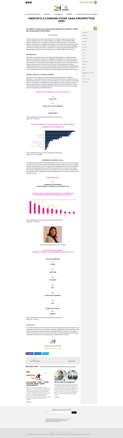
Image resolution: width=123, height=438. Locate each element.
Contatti (69, 432)
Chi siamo (60, 432)
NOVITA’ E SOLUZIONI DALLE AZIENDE (86, 14)
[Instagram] (26, 2)
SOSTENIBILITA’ (58, 14)
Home (53, 432)
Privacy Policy (93, 434)
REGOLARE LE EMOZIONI (64, 382)
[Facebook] (29, 2)
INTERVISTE (47, 14)
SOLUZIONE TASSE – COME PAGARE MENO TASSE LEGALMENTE (37, 383)
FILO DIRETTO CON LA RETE (32, 14)
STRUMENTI (69, 14)
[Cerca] (95, 28)
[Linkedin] (31, 2)
